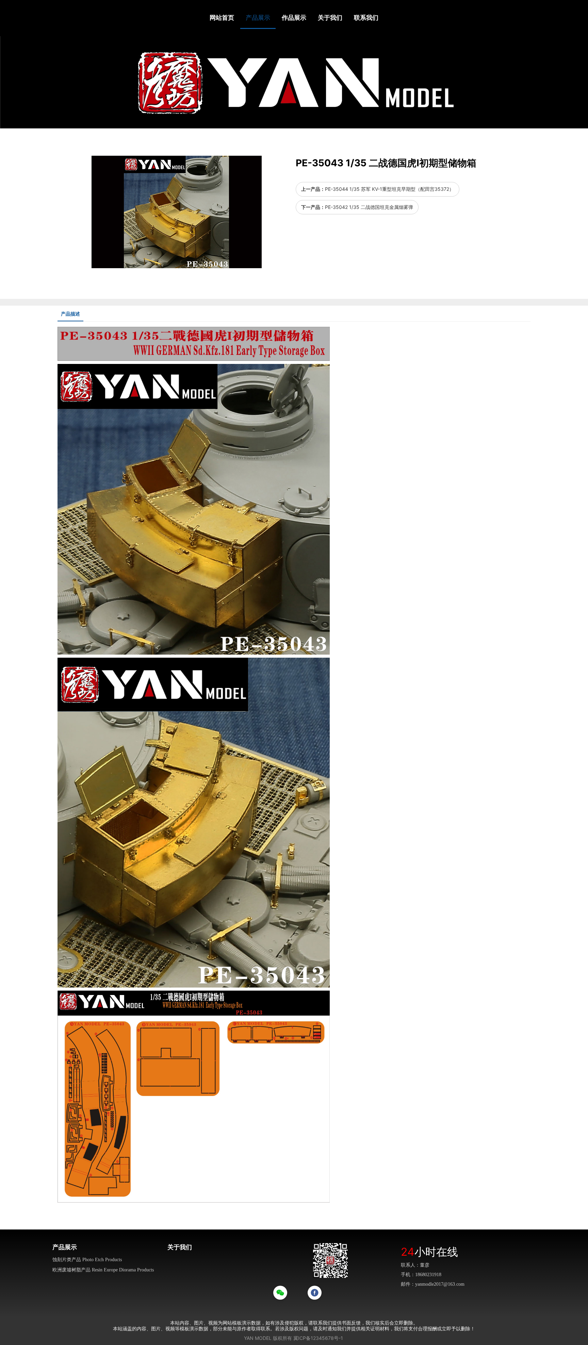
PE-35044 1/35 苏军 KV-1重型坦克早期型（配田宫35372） (389, 189)
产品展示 (258, 17)
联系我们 (366, 17)
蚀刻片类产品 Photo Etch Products (87, 1259)
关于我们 (330, 17)
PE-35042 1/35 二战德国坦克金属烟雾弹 (369, 207)
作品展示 (294, 17)
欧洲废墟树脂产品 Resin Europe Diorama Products (103, 1269)
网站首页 (222, 17)
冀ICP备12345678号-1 (318, 1338)
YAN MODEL (258, 1338)
